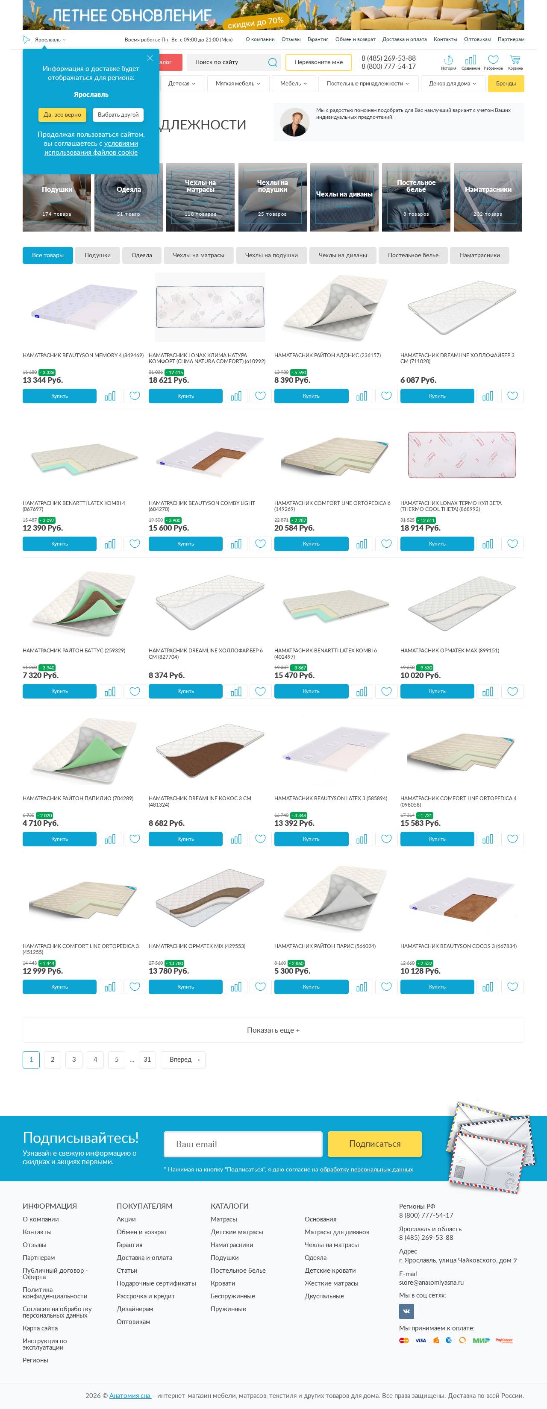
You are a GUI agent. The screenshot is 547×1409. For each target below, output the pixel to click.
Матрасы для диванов (337, 1232)
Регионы (35, 1360)
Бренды (506, 84)
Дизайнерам (135, 1309)
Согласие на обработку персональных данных (57, 1312)
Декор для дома (450, 84)
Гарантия (318, 39)
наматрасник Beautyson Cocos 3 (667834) (458, 946)
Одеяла (142, 255)
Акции (126, 1219)
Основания (320, 1219)
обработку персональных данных (366, 1170)
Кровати (223, 1283)
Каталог (161, 62)
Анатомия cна (130, 1396)
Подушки (98, 255)
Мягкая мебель (236, 84)
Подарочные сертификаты (156, 1283)
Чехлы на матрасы (198, 255)
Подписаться (375, 1144)
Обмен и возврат (355, 39)
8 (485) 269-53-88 (389, 58)
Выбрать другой (118, 115)
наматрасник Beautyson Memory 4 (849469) (83, 355)
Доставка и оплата (404, 39)
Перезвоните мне (319, 62)
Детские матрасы (237, 1232)
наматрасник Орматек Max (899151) (449, 650)
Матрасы (224, 1219)
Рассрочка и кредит (146, 1296)
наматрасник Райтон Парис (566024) (325, 946)
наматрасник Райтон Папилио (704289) (78, 798)
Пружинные (228, 1309)
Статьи (127, 1271)
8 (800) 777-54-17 (389, 66)
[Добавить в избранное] (135, 396)
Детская (179, 84)
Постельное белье (413, 255)
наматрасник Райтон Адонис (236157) (327, 355)
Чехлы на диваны (343, 255)
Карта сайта (40, 1328)
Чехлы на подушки (271, 255)
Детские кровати (330, 1271)
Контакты (445, 39)
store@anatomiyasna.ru (431, 1283)
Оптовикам (477, 39)
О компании (260, 39)
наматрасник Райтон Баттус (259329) (74, 650)
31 (147, 1060)
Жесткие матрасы (332, 1283)
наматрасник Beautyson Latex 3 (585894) (330, 798)
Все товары (48, 255)
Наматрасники (479, 255)
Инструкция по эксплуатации (45, 1344)
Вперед (180, 1060)
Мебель (291, 84)
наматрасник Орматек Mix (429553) (197, 946)
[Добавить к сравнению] (110, 396)
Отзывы (291, 39)
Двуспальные (324, 1296)
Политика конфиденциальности (55, 1293)
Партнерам (511, 39)
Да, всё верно (62, 115)
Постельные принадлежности (365, 84)
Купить (59, 396)
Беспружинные (233, 1296)
